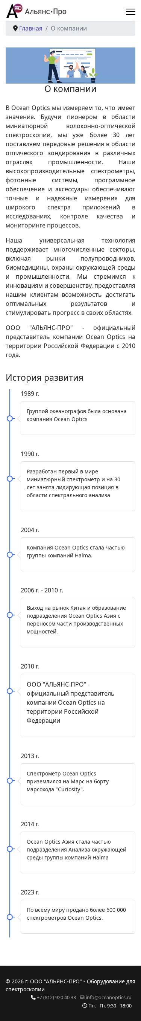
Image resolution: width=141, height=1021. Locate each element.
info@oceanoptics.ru (109, 997)
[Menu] (130, 11)
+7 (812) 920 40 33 (56, 997)
